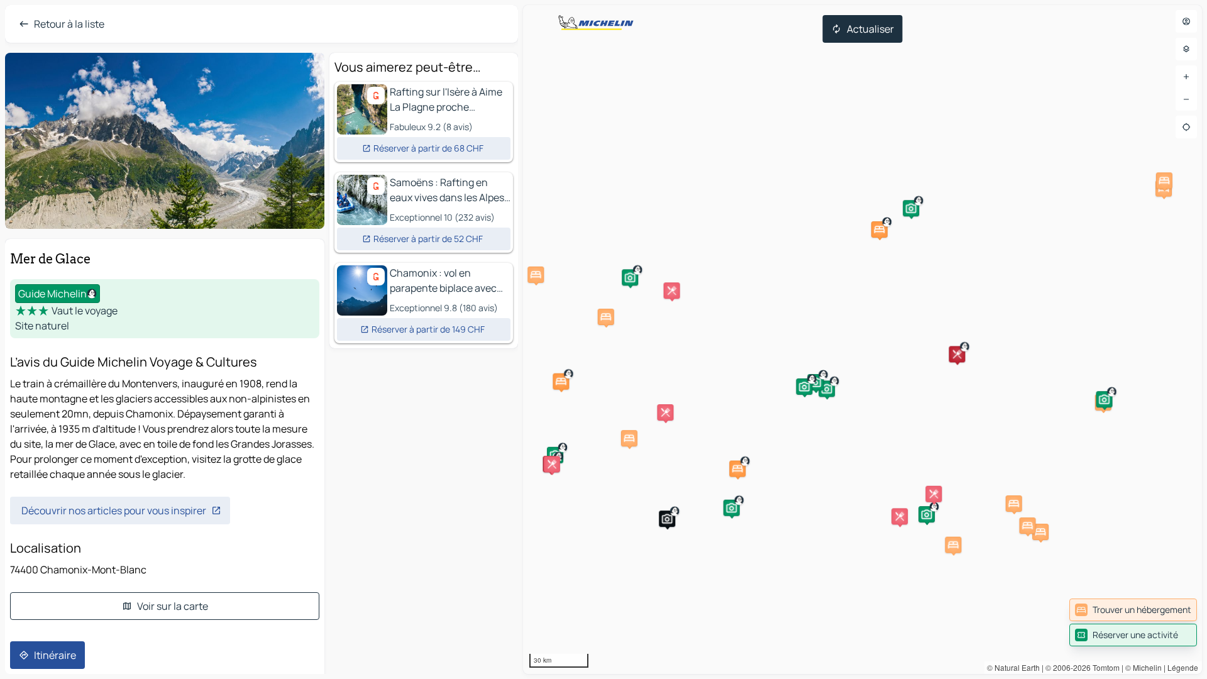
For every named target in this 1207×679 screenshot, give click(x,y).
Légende (1182, 667)
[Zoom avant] (1186, 76)
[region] (862, 339)
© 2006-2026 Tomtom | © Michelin (1103, 667)
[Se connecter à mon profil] (1186, 21)
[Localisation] (1186, 127)
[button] (879, 229)
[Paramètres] (1186, 49)
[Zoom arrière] (1186, 99)
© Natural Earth (1013, 667)
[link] (1133, 610)
